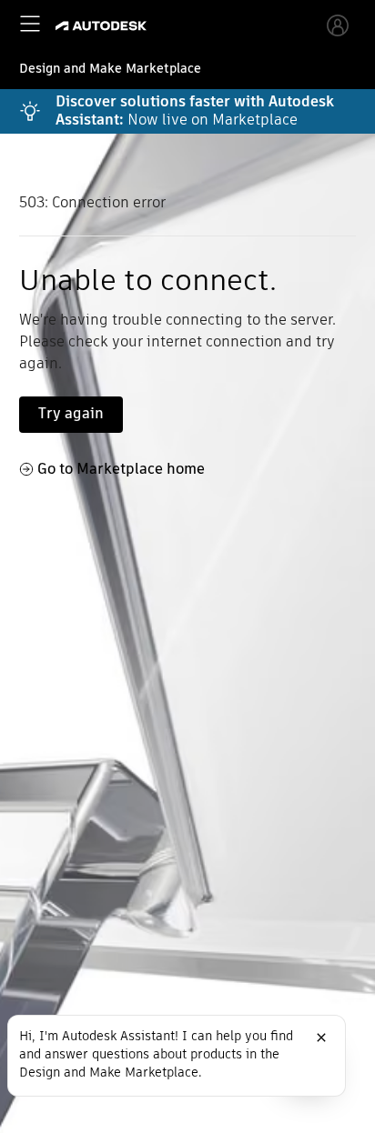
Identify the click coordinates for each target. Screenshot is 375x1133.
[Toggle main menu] (30, 24)
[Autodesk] (103, 26)
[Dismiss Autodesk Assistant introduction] (321, 1037)
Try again (71, 413)
